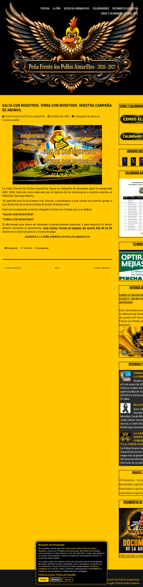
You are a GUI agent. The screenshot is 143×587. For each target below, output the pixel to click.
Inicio (57, 268)
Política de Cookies (127, 583)
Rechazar (56, 580)
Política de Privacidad (66, 575)
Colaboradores (101, 8)
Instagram (43, 248)
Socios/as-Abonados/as (76, 8)
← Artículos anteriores (12, 268)
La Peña (56, 8)
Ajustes (68, 580)
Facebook (12, 248)
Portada (45, 8)
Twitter (27, 248)
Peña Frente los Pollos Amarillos (119, 579)
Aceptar (43, 580)
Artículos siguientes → (102, 268)
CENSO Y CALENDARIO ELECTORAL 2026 (119, 13)
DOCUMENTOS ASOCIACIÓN (125, 8)
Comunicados (10, 119)
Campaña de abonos (87, 116)
